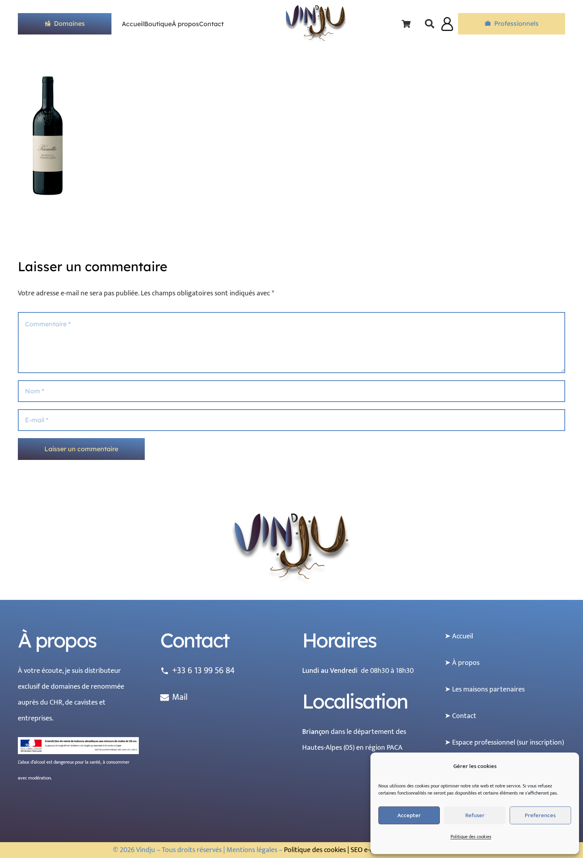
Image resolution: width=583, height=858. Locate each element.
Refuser (475, 815)
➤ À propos (462, 663)
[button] (429, 24)
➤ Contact (460, 716)
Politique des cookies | (316, 850)
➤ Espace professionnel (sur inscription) (504, 743)
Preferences (540, 815)
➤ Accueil (459, 636)
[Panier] (406, 24)
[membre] (447, 24)
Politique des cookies (471, 837)
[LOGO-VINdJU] (315, 24)
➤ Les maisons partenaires (485, 689)
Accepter (409, 815)
